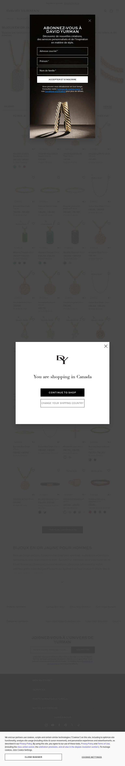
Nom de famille (47, 70)
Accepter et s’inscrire (62, 79)
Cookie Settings (92, 757)
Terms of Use (104, 743)
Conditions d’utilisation (55, 91)
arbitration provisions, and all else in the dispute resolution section (68, 746)
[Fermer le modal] (89, 20)
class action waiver (25, 746)
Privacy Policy (26, 743)
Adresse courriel (48, 51)
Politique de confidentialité (69, 88)
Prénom (44, 61)
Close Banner (33, 757)
